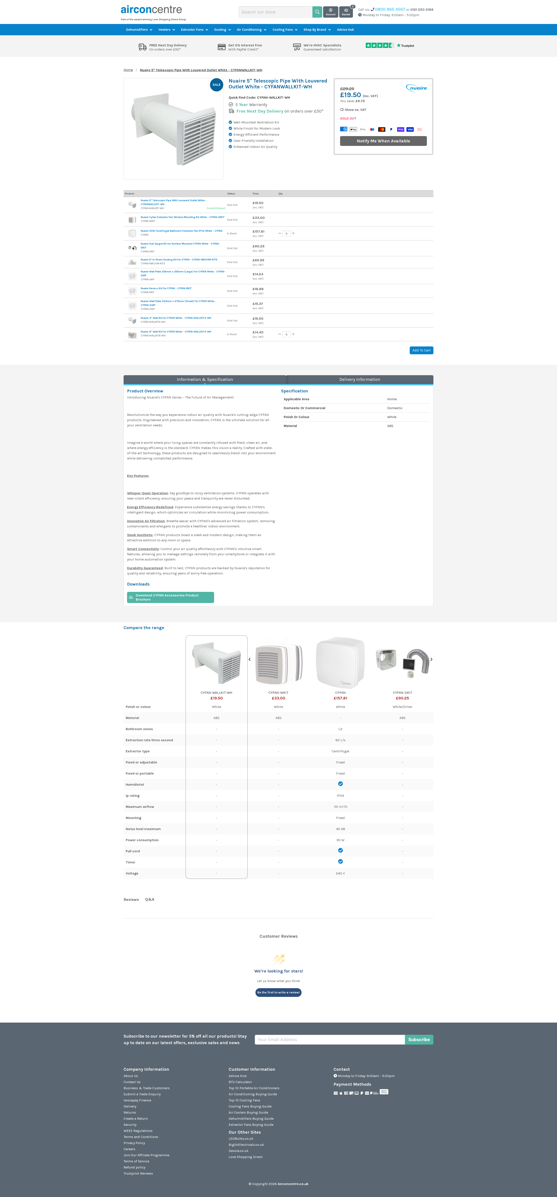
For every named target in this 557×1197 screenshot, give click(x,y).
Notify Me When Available (383, 141)
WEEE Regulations (138, 1131)
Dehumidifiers (137, 30)
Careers (129, 1149)
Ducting (220, 30)
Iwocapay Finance (137, 1100)
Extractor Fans (192, 30)
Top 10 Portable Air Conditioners (254, 1088)
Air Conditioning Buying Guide (253, 1094)
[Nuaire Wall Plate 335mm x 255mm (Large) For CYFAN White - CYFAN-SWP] (132, 276)
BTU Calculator (240, 1082)
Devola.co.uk (238, 1151)
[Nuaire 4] (132, 320)
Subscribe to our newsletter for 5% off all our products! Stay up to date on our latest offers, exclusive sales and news (185, 1039)
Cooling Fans (283, 30)
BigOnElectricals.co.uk (246, 1145)
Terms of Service (136, 1161)
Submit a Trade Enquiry (142, 1094)
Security (130, 1125)
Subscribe (419, 1039)
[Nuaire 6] (132, 334)
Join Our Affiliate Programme (146, 1155)
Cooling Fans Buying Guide (250, 1106)
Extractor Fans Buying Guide (251, 1125)
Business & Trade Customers (147, 1088)
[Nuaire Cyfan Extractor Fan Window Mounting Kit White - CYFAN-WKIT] (132, 219)
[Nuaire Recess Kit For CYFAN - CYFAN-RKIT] (132, 290)
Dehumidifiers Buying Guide (251, 1118)
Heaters (164, 30)
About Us (131, 1076)
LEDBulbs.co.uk (241, 1138)
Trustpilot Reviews (138, 1173)
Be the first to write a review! (278, 992)
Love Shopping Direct (246, 1157)
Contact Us (132, 1082)
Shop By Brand (315, 30)
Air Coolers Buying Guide (248, 1112)
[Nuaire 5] (132, 204)
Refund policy (134, 1167)
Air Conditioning (249, 30)
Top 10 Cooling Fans (244, 1100)
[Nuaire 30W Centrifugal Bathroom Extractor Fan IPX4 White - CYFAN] (132, 233)
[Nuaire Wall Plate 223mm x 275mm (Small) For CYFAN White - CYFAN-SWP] (132, 305)
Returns (130, 1112)
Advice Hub (345, 30)
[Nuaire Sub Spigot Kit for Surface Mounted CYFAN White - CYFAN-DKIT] (132, 248)
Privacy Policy (134, 1143)
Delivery (130, 1106)
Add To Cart (422, 350)
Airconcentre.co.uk (293, 1184)
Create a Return (136, 1118)
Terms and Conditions (141, 1137)
